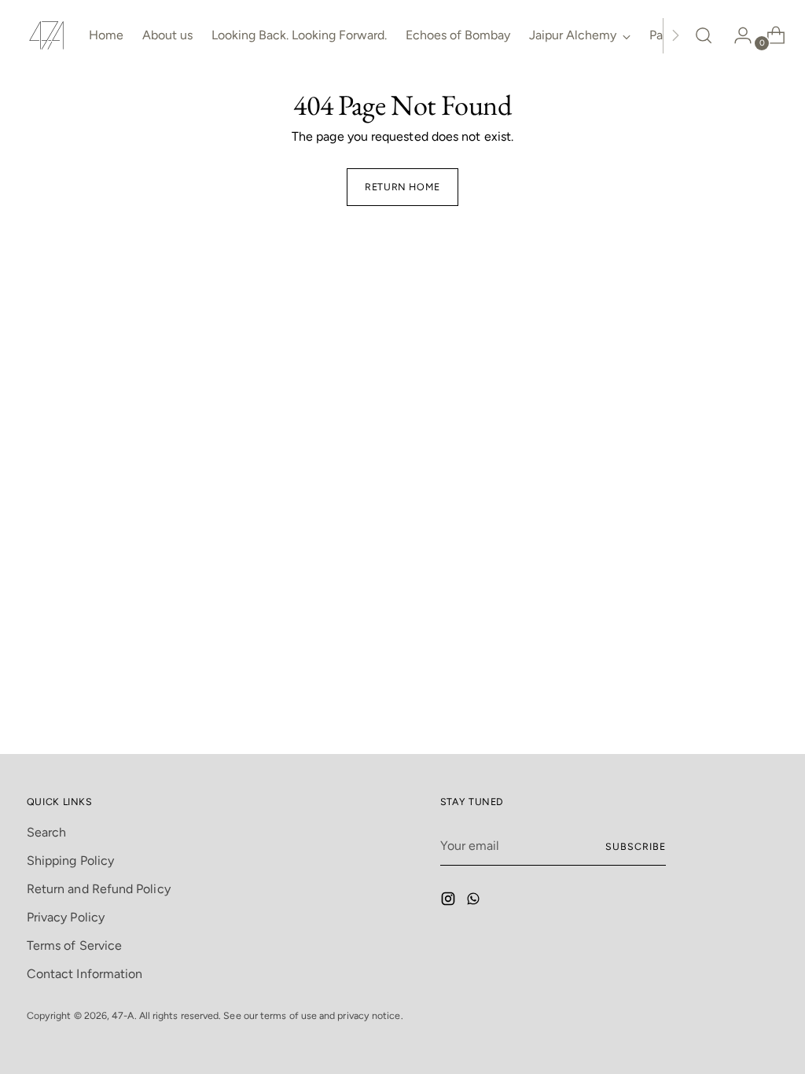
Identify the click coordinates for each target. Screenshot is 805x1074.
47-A (123, 1015)
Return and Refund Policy (99, 888)
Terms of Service (74, 945)
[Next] (675, 35)
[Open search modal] (703, 35)
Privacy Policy (66, 917)
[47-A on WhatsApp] (474, 901)
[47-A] (46, 35)
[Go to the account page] (736, 35)
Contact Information (85, 973)
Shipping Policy (70, 860)
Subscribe (635, 846)
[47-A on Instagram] (449, 901)
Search (46, 832)
